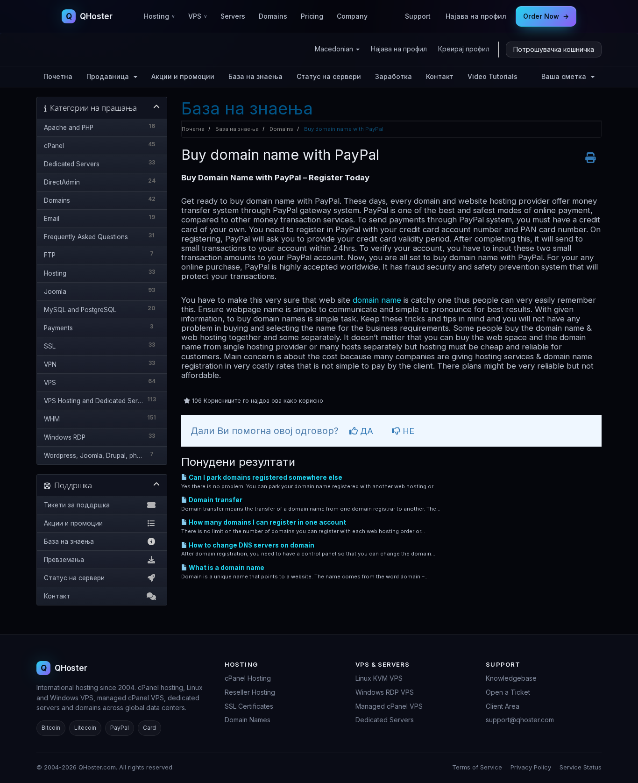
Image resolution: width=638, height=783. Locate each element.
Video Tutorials (492, 76)
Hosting (159, 16)
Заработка (393, 76)
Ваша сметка (565, 76)
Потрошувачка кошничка (553, 49)
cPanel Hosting (248, 678)
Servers (232, 16)
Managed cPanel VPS (389, 706)
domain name (377, 300)
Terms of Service (477, 767)
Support (418, 16)
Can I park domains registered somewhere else (264, 477)
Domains (273, 16)
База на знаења (255, 76)
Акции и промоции (182, 76)
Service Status (581, 767)
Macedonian (335, 49)
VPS (197, 16)
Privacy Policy (530, 767)
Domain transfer (214, 500)
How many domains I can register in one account (266, 522)
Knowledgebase (511, 678)
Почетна (57, 76)
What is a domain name (225, 567)
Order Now (546, 16)
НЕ (407, 431)
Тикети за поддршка (77, 505)
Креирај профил (463, 49)
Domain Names (247, 720)
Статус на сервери (329, 76)
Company (352, 16)
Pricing (312, 16)
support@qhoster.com (520, 720)
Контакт (440, 76)
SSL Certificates (249, 706)
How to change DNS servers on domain (250, 545)
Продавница (109, 76)
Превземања (64, 559)
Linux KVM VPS (379, 678)
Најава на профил (476, 16)
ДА (365, 431)
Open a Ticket (508, 692)
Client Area (502, 706)
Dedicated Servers (384, 720)
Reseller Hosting (250, 692)
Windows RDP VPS (384, 692)
